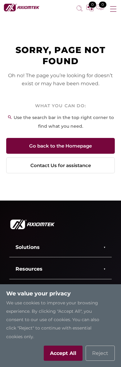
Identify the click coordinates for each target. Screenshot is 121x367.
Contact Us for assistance (60, 165)
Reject (100, 353)
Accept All (63, 353)
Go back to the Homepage (60, 146)
